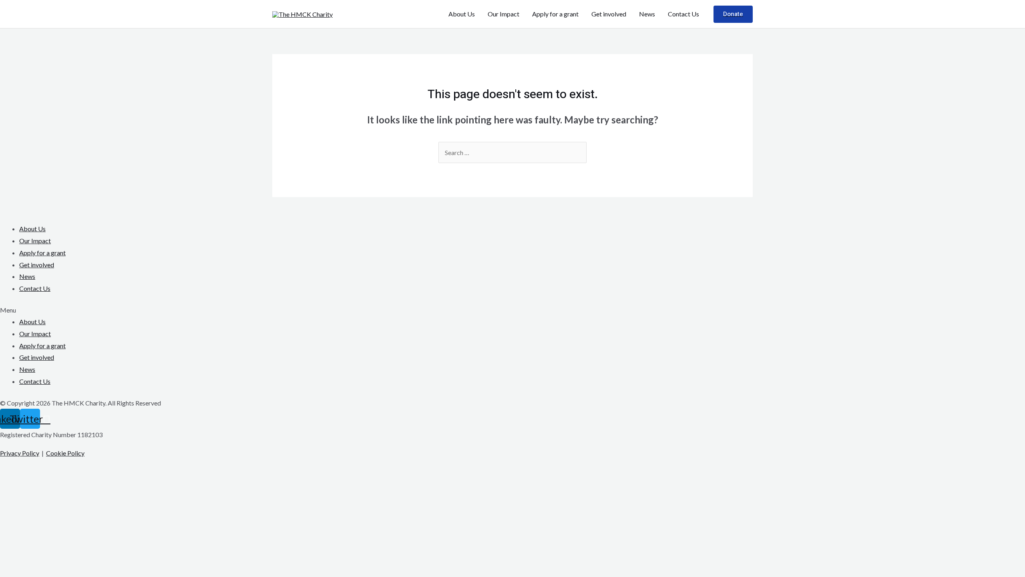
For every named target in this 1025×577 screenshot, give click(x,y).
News (647, 14)
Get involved (608, 14)
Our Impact (503, 14)
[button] (512, 310)
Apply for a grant (555, 14)
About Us (461, 14)
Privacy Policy (19, 453)
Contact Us (683, 14)
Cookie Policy (65, 453)
